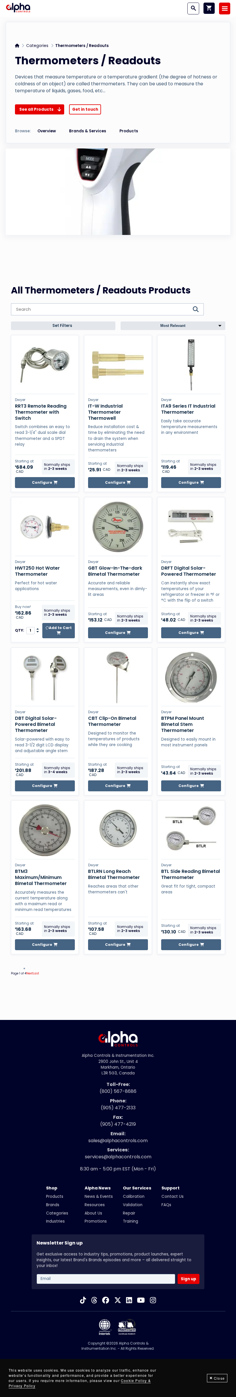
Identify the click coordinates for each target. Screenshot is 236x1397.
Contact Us (172, 1196)
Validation (132, 1205)
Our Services (137, 1188)
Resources (95, 1205)
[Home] (18, 8)
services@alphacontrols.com (118, 1156)
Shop (51, 1188)
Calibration (133, 1196)
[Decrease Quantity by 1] (38, 631)
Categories (37, 45)
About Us (93, 1213)
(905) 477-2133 (118, 1107)
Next (29, 973)
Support (170, 1188)
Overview (46, 131)
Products (128, 131)
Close (219, 1378)
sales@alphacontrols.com (118, 1140)
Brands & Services (87, 131)
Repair (129, 1213)
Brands (52, 1205)
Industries (55, 1221)
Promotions (96, 1221)
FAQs (166, 1205)
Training (130, 1221)
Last (36, 973)
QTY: (19, 630)
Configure (42, 482)
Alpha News (98, 1188)
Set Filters (62, 325)
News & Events (99, 1196)
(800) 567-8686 (118, 1091)
